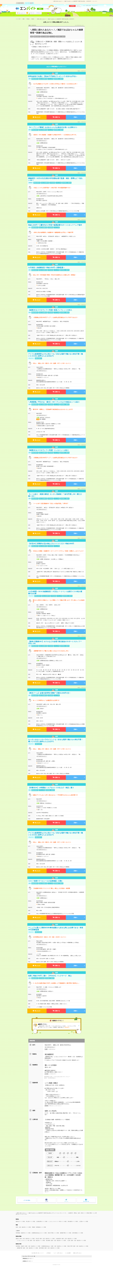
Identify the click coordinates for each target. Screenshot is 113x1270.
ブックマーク (86, 1201)
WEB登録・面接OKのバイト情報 (23, 1232)
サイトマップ (94, 5)
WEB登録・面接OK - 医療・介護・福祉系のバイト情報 (28, 1246)
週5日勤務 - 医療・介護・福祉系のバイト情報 (49, 1248)
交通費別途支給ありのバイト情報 (39, 1232)
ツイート (66, 1201)
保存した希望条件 (36, 13)
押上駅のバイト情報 (30, 1221)
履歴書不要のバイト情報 (65, 1232)
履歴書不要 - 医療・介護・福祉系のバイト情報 (27, 1248)
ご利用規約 (48, 1252)
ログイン (78, 5)
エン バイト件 (29, 3)
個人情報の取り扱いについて (38, 1252)
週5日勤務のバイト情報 (77, 1232)
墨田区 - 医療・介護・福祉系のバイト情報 (25, 1238)
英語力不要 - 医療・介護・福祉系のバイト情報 (77, 1246)
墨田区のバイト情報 (20, 1221)
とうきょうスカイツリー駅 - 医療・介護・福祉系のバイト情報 (31, 1240)
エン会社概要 (68, 1252)
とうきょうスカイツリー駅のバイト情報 (57, 1221)
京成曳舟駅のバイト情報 (41, 1221)
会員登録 (72, 5)
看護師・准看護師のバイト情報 (39, 1227)
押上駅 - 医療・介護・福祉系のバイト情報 (45, 1238)
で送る (26, 1200)
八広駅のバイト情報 (83, 1221)
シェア (46, 1201)
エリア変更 (46, 8)
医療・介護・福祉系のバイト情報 (23, 1227)
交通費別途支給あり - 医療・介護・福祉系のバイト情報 (53, 1246)
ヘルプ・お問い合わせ (87, 5)
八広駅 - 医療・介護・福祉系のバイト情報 (76, 1240)
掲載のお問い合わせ (77, 1252)
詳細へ (76, 117)
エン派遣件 (20, 3)
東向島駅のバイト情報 (73, 1221)
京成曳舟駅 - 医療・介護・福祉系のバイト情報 (66, 1238)
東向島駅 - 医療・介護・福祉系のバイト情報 (56, 1240)
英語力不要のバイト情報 (53, 1232)
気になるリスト (23, 13)
